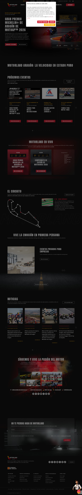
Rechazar (52, 22)
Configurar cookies (49, 24)
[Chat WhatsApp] (78, 491)
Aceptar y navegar (42, 22)
